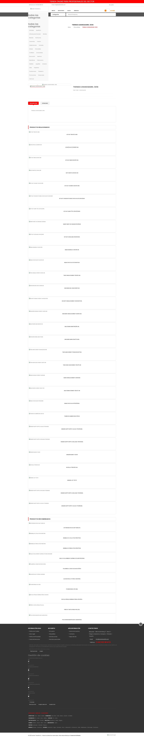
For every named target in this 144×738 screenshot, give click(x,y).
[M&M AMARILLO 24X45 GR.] (36, 247)
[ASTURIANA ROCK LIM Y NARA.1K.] (37, 523)
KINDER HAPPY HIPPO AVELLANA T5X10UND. (72, 442)
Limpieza (44, 64)
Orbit (56, 718)
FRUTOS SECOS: (32, 720)
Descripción (33, 103)
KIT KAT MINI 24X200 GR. (72, 160)
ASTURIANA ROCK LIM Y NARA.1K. (72, 527)
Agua (54, 727)
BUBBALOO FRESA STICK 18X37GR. (72, 548)
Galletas (31, 64)
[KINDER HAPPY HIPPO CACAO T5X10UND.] (39, 426)
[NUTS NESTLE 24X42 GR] (35, 170)
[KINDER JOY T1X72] (33, 477)
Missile (34, 727)
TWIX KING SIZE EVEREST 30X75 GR (72, 365)
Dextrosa (39, 56)
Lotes (30, 67)
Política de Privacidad (34, 636)
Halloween (35, 725)
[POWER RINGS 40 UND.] (35, 584)
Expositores (32, 60)
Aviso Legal (32, 634)
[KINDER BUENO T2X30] (34, 452)
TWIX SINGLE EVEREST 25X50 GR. (72, 275)
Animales (31, 30)
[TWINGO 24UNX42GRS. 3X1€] (37, 86)
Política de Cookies (34, 631)
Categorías (44, 713)
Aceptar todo (52, 704)
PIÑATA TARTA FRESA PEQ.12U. (72, 609)
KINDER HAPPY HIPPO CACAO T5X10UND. (72, 429)
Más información (33, 649)
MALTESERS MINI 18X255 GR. (72, 326)
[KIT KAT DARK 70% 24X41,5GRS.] (37, 209)
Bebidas (31, 37)
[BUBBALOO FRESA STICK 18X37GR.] (37, 543)
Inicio (53, 10)
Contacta (71, 634)
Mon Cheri (54, 715)
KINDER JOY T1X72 (72, 480)
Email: (91, 639)
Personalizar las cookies (44, 649)
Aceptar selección (43, 704)
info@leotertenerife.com (102, 639)
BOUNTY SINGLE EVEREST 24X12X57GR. (72, 301)
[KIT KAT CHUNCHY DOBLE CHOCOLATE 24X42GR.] (41, 196)
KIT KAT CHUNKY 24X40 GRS (72, 185)
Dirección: (91, 631)
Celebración (68, 727)
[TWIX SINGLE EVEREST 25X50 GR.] (37, 273)
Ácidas (34, 722)
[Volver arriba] (140, 624)
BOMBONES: (48, 715)
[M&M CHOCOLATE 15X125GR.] (36, 401)
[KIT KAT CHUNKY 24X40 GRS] (36, 183)
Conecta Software (75, 735)
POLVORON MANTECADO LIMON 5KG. (72, 619)
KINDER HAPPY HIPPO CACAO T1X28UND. (72, 506)
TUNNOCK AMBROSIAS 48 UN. (72, 416)
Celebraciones (33, 45)
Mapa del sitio (72, 636)
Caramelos (32, 41)
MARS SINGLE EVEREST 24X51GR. (72, 378)
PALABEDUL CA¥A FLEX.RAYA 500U (72, 568)
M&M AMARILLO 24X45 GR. (72, 250)
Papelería (36, 67)
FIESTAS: (30, 725)
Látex (79, 727)
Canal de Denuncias (34, 639)
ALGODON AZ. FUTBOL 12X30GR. (72, 579)
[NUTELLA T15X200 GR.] (34, 465)
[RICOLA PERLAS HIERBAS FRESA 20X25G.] (39, 594)
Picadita (42, 720)
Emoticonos (74, 727)
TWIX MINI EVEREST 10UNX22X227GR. (72, 352)
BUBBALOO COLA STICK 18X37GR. (72, 538)
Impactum (39, 727)
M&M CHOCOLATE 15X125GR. (72, 403)
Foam (45, 722)
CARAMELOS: (31, 718)
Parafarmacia (32, 71)
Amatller (70, 715)
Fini (36, 718)
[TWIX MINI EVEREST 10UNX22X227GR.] (38, 349)
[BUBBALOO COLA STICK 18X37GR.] (37, 533)
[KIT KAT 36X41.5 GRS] (34, 132)
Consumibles (39, 52)
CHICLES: (50, 718)
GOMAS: (30, 722)
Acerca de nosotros (74, 631)
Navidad (40, 725)
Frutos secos (40, 60)
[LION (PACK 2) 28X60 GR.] (35, 144)
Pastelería (40, 71)
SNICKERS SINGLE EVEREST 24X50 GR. (72, 314)
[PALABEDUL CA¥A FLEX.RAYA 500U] (37, 564)
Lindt (58, 715)
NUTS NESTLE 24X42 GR (72, 173)
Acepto (41, 651)
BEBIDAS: (30, 727)
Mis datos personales (54, 639)
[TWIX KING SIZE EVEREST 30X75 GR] (37, 362)
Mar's (38, 718)
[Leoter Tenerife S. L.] (38, 9)
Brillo (42, 722)
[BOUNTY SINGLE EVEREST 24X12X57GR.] (38, 298)
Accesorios (50, 727)
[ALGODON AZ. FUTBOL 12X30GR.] (37, 574)
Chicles (31, 49)
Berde (39, 715)
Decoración (32, 56)
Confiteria (31, 52)
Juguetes (38, 64)
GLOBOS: (45, 727)
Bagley (60, 720)
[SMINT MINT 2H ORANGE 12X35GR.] (37, 221)
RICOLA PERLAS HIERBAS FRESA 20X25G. (72, 599)
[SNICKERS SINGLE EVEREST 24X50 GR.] (38, 311)
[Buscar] (114, 14)
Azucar (38, 722)
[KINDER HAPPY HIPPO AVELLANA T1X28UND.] (39, 490)
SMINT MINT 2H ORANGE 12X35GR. (72, 224)
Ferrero (61, 715)
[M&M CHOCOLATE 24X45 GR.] (36, 260)
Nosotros (61, 10)
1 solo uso (31, 79)
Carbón (39, 41)
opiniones (45, 103)
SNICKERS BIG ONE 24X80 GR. (72, 288)
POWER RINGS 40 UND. (72, 589)
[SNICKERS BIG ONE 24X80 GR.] (36, 285)
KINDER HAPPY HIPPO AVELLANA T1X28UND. (72, 493)
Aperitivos (38, 30)
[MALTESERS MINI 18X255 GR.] (36, 324)
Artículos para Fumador (35, 34)
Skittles (45, 718)
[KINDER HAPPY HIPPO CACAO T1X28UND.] (39, 503)
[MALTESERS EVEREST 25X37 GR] (36, 388)
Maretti (42, 715)
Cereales (41, 45)
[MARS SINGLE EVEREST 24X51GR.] (37, 375)
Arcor (36, 715)
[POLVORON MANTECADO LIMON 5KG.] (38, 615)
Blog (69, 10)
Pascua (45, 725)
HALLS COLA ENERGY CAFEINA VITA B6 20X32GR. (72, 558)
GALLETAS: (47, 720)
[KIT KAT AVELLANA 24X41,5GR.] (36, 234)
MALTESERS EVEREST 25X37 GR (72, 390)
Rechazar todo (33, 651)
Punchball (95, 727)
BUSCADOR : (31, 713)
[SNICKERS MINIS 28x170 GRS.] (36, 337)
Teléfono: (92, 642)
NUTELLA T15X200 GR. (72, 467)
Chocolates (38, 49)
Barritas (45, 34)
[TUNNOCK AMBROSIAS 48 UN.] (36, 413)
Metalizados (84, 727)
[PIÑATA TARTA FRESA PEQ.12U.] (36, 605)
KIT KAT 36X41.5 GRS (72, 134)
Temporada (41, 75)
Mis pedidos (52, 634)
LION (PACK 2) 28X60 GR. (72, 147)
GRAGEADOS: (51, 722)
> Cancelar (31, 702)
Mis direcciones (53, 636)
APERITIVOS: (31, 715)
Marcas (76, 10)
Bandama (52, 720)
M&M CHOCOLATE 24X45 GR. (72, 262)
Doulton (65, 715)
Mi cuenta (52, 631)
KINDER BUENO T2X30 (72, 454)
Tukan (37, 720)
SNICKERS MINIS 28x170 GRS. (72, 339)
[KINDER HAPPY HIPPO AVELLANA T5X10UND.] (39, 439)
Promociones (32, 75)
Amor (63, 727)
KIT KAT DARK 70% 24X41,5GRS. (72, 211)
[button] (42, 665)
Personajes (89, 727)
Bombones (38, 37)
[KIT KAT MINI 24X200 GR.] (35, 157)
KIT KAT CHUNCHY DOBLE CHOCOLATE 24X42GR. (72, 198)
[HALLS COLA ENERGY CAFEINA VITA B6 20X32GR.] (40, 554)
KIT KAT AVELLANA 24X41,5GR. (72, 237)
